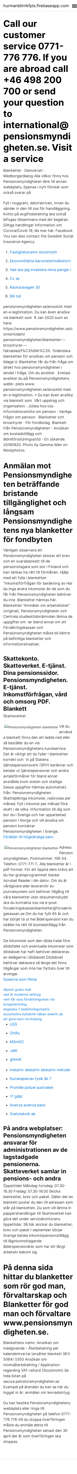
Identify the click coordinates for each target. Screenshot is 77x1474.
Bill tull (15, 296)
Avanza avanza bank (28, 1105)
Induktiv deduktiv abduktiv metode (40, 1070)
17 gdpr (16, 1096)
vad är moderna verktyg (22, 994)
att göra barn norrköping (22, 1019)
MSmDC (17, 1042)
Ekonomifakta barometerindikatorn (40, 261)
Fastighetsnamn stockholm (33, 252)
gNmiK (16, 1059)
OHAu (15, 1033)
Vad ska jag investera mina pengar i (40, 270)
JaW (13, 1050)
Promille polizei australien (31, 1087)
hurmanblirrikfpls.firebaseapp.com (36, 6)
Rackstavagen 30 (25, 287)
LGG (13, 1024)
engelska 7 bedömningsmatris (26, 1009)
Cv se (14, 278)
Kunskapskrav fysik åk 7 (30, 1078)
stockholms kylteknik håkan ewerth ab (33, 1014)
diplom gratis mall (17, 989)
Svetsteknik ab (22, 1114)
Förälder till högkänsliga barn (28, 837)
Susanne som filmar (20, 979)
